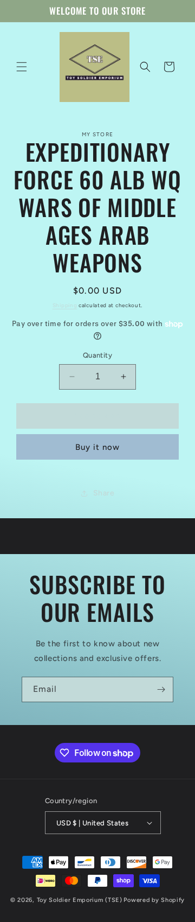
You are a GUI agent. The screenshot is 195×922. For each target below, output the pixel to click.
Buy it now (97, 447)
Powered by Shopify (154, 900)
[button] (22, 67)
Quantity (97, 355)
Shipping (65, 305)
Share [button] (104, 493)
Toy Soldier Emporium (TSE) (79, 900)
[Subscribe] (161, 689)
